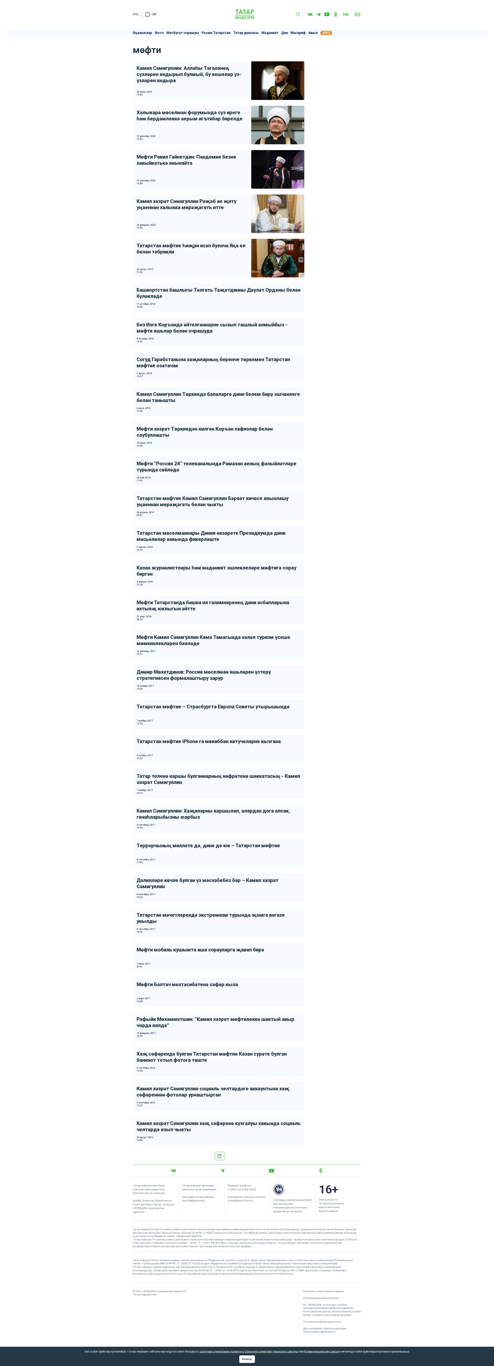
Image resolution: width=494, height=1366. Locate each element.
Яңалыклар (142, 33)
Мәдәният (269, 33)
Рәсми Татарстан (216, 33)
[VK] (310, 14)
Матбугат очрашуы (183, 33)
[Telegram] (318, 14)
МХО (326, 33)
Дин (284, 33)
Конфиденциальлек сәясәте (322, 1351)
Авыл (313, 33)
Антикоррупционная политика (321, 1298)
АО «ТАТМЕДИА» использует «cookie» (325, 1304)
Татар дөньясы (246, 33)
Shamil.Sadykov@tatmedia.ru (319, 1331)
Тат (154, 14)
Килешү (247, 1359)
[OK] (335, 14)
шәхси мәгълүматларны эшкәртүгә (222, 1351)
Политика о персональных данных (323, 1291)
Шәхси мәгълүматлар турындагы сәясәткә (271, 1351)
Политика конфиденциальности (322, 1321)
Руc (136, 14)
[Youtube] (326, 14)
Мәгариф (298, 33)
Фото (159, 33)
